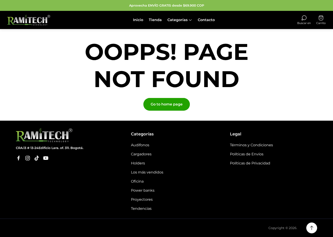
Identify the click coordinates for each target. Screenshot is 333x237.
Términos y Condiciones (251, 145)
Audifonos (140, 145)
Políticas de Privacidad (250, 163)
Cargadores (141, 154)
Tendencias (141, 208)
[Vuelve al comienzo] (311, 227)
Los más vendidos (147, 172)
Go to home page (167, 104)
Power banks (142, 190)
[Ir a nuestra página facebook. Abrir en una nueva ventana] (18, 158)
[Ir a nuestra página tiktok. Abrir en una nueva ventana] (36, 158)
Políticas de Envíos (246, 154)
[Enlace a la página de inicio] (44, 135)
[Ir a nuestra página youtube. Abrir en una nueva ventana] (45, 158)
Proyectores (142, 199)
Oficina (137, 181)
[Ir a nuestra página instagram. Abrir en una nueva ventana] (27, 158)
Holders (138, 163)
